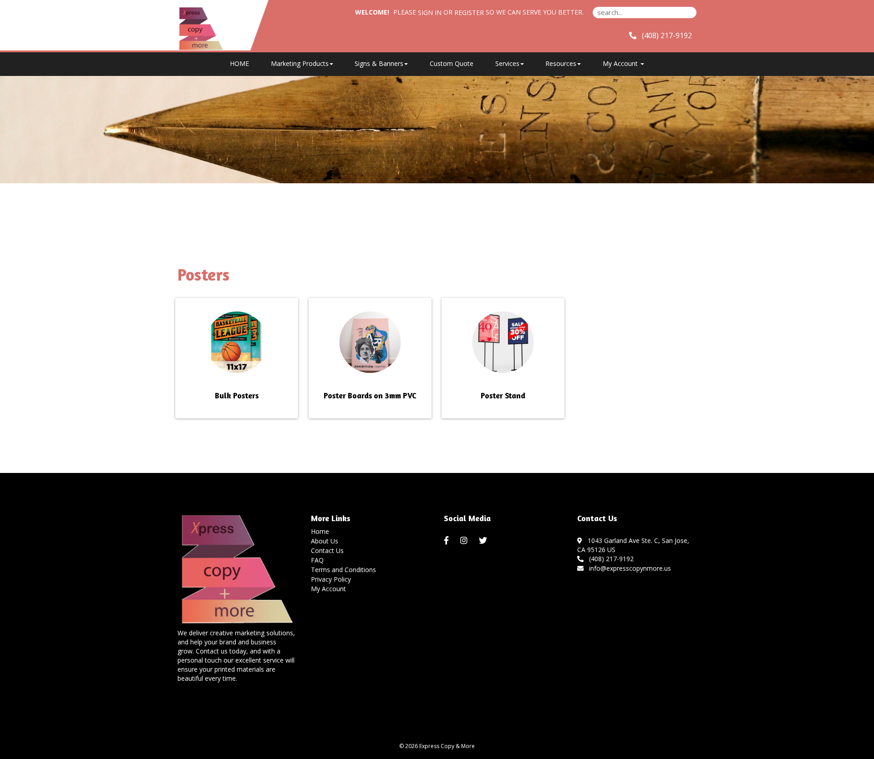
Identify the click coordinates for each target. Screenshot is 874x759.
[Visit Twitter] (484, 540)
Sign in (430, 12)
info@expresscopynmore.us (628, 568)
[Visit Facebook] (447, 540)
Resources (560, 63)
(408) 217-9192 (609, 558)
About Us (324, 541)
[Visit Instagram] (465, 540)
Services (507, 63)
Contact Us (327, 550)
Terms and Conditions (343, 569)
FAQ (317, 560)
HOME (239, 63)
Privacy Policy (331, 579)
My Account (328, 588)
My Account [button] (621, 63)
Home (320, 531)
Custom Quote (451, 63)
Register (469, 12)
